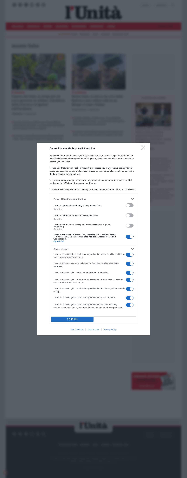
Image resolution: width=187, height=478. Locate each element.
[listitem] (93, 198)
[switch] (130, 205)
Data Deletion (77, 329)
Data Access (93, 329)
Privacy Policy (110, 329)
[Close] (144, 148)
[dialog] (93, 239)
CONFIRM (72, 319)
